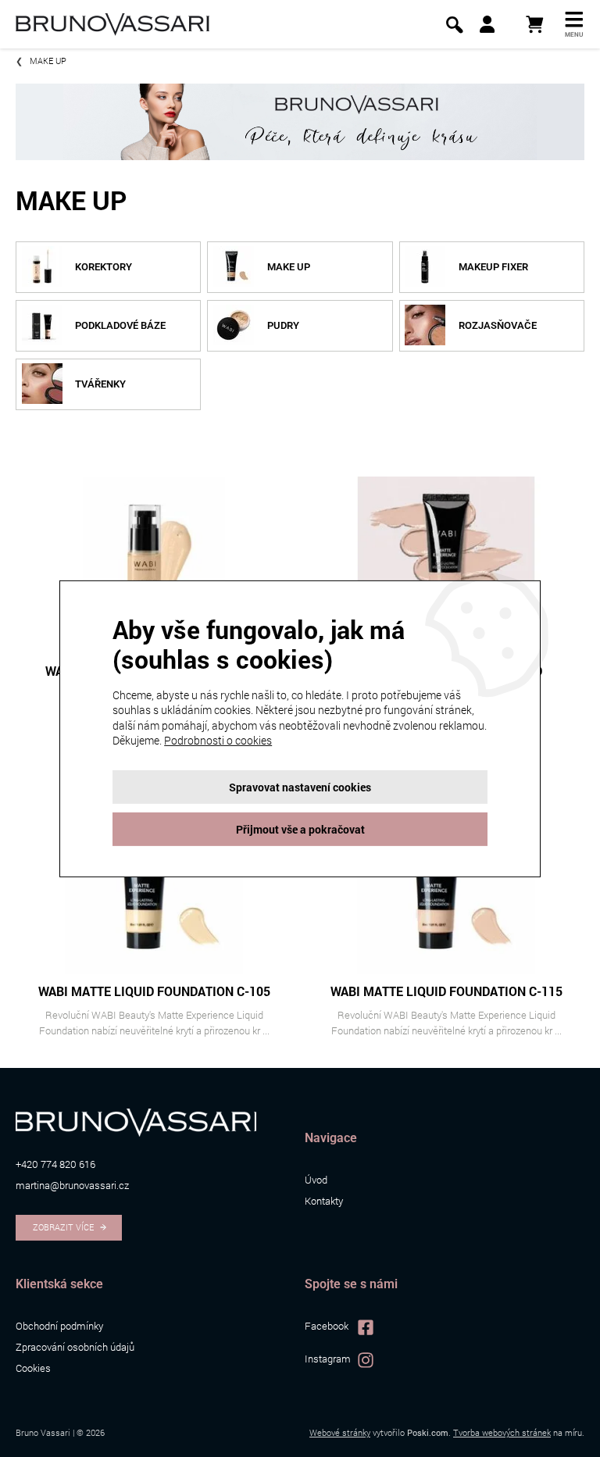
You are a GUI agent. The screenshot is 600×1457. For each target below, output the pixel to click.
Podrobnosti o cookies (218, 740)
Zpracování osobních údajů (75, 1347)
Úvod (316, 1180)
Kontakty (324, 1201)
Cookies (33, 1368)
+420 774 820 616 (55, 1164)
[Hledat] (454, 24)
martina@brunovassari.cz (72, 1185)
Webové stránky (339, 1432)
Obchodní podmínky (59, 1326)
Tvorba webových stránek (502, 1432)
